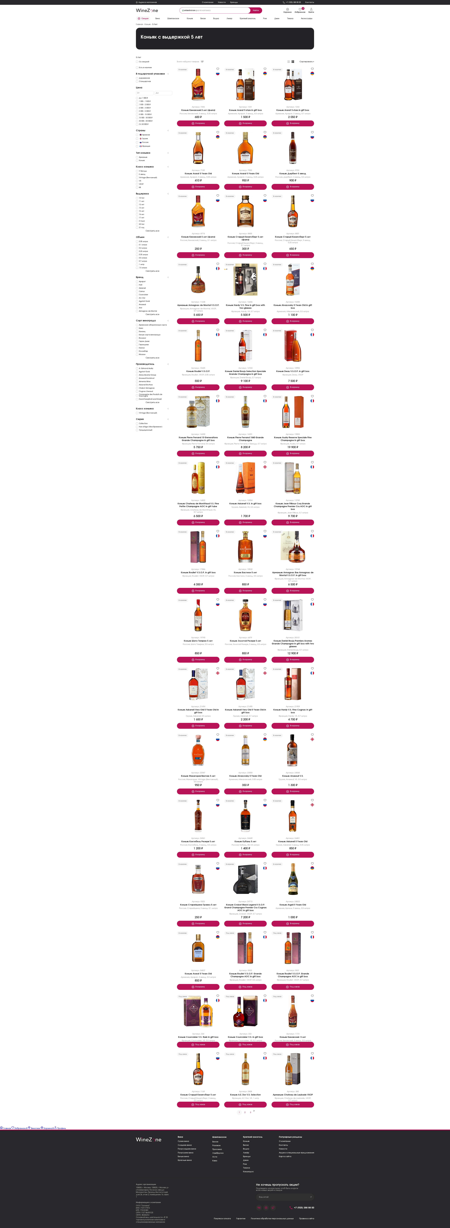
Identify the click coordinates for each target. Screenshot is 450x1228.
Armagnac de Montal (200, 309)
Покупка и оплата (222, 1219)
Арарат (241, 114)
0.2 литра (211, 977)
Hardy (244, 311)
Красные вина (185, 1160)
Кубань (243, 845)
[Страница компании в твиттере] (273, 1208)
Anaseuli (290, 779)
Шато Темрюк (197, 644)
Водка (246, 1149)
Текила (246, 1168)
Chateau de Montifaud (201, 510)
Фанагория (191, 779)
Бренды (234, 2)
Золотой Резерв (240, 644)
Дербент (287, 177)
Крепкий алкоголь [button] (248, 18)
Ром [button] (265, 18)
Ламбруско (218, 1153)
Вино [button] (158, 18)
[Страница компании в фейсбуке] (266, 1208)
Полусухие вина (185, 1153)
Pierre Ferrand (198, 444)
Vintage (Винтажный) (208, 779)
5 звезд (202, 114)
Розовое (216, 1145)
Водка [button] (216, 18)
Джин (246, 1160)
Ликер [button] (229, 18)
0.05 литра (211, 177)
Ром (245, 1164)
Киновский (193, 114)
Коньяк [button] (190, 18)
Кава (214, 1161)
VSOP (213, 309)
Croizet (242, 914)
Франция (184, 309)
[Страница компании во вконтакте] (259, 1208)
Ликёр (246, 1153)
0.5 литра (258, 114)
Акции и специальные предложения (296, 1153)
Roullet (194, 375)
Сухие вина (183, 1141)
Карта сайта (285, 1156)
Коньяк (246, 1141)
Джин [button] (276, 18)
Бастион (240, 576)
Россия (183, 114)
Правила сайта (306, 1219)
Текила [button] (290, 18)
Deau (294, 375)
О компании (207, 2)
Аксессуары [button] (306, 18)
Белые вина (183, 1156)
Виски (246, 1145)
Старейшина (193, 908)
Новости (222, 2)
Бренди (246, 1156)
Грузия (235, 507)
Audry (293, 444)
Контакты (283, 1145)
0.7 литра (305, 114)
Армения (232, 114)
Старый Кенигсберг (245, 243)
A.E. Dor (245, 1098)
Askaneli (242, 507)
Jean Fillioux (292, 513)
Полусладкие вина (187, 1149)
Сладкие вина (185, 1145)
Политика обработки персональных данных (272, 1219)
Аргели (288, 908)
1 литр (256, 1098)
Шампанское (219, 1137)
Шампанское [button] (173, 18)
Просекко (217, 1149)
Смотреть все (152, 231)
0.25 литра (212, 114)
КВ (249, 845)
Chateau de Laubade (294, 1098)
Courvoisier (196, 1041)
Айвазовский (292, 311)
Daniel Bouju (245, 378)
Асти (214, 1157)
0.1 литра (212, 240)
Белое (215, 1142)
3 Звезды (252, 444)
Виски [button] (203, 18)
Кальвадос (248, 1172)
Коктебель (193, 845)
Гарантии (240, 1219)
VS (249, 311)
